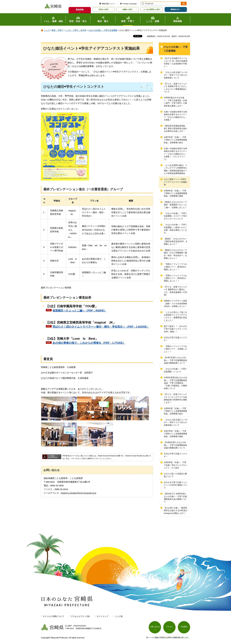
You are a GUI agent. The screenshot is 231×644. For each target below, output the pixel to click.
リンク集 (119, 616)
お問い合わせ (155, 627)
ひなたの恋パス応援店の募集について (175, 475)
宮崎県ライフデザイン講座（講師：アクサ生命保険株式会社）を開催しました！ (175, 303)
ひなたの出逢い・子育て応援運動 (102, 30)
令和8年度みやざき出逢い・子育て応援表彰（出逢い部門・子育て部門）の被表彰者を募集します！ (175, 102)
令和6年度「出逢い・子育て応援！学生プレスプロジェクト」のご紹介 (175, 465)
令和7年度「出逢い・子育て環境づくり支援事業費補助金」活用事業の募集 (175, 433)
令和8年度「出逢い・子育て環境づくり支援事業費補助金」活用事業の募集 (175, 193)
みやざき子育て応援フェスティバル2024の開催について (175, 485)
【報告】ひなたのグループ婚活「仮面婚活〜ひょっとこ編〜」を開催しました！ (175, 204)
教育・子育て (57, 30)
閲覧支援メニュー (108, 4)
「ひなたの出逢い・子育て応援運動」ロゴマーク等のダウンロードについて (175, 216)
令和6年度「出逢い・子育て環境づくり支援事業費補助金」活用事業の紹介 (175, 411)
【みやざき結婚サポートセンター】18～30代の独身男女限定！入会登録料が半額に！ (175, 62)
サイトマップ (102, 616)
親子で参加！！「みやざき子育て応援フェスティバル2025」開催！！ (175, 329)
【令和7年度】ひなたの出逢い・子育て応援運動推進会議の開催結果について (175, 360)
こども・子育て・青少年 (75, 30)
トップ (47, 30)
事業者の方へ (176, 9)
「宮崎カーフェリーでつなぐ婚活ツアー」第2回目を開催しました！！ (175, 278)
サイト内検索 (142, 3)
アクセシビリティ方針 (80, 616)
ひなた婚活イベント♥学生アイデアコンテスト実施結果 (175, 182)
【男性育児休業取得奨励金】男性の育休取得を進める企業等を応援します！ (175, 128)
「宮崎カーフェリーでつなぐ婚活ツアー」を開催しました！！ (175, 349)
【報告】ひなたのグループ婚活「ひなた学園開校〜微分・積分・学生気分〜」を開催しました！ (175, 254)
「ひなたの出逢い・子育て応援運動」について (175, 370)
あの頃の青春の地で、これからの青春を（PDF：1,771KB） (89, 342)
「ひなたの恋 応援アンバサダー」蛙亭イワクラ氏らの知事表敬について (175, 75)
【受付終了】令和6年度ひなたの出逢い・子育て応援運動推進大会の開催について (175, 498)
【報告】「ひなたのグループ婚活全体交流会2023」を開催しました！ (175, 241)
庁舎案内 (184, 627)
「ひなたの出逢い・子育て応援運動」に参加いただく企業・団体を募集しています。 (175, 229)
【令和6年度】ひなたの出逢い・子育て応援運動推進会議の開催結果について (175, 445)
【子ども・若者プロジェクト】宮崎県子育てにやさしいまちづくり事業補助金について (175, 88)
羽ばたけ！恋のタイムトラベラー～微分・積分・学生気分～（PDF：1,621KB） (101, 326)
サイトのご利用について (53, 616)
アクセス (169, 627)
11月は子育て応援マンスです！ (175, 339)
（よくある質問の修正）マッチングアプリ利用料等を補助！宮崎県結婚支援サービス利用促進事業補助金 (175, 169)
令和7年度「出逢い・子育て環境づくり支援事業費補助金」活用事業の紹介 (175, 140)
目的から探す (104, 9)
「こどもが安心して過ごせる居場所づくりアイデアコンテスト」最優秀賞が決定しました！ (175, 316)
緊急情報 (80, 10)
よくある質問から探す (151, 9)
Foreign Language (130, 4)
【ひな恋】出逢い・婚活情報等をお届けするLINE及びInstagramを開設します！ (175, 510)
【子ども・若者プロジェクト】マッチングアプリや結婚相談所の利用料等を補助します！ (175, 398)
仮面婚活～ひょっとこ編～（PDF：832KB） (79, 310)
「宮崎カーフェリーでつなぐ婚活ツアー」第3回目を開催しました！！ (175, 266)
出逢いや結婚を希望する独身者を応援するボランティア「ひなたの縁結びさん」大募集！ (175, 116)
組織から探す (128, 9)
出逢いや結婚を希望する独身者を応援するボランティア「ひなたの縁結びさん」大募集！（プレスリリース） (175, 153)
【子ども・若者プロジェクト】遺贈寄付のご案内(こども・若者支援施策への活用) (175, 291)
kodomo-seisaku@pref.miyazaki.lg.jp (78, 493)
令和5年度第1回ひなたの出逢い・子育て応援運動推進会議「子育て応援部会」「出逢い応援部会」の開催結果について (175, 383)
